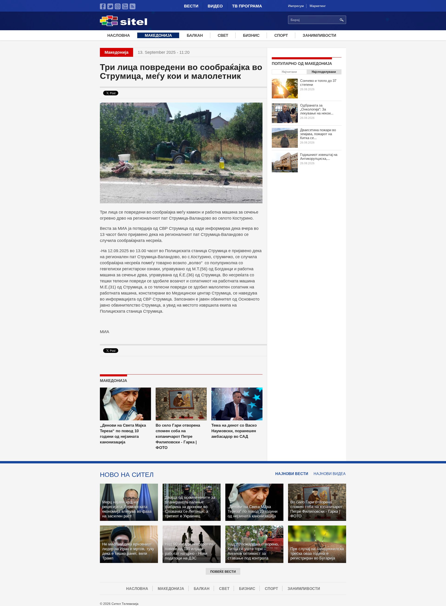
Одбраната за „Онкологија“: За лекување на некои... (316, 109)
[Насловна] (123, 25)
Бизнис (251, 35)
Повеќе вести (223, 571)
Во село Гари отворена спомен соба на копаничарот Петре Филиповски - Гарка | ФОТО (178, 436)
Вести (191, 6)
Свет (223, 35)
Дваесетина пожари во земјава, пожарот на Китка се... (318, 134)
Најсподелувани (324, 72)
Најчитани (289, 72)
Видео (215, 6)
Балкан (195, 35)
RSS (132, 6)
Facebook (103, 6)
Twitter (110, 6)
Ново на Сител (127, 474)
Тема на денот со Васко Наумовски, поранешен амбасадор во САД (234, 431)
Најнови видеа (330, 474)
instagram (118, 6)
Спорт (281, 35)
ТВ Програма (247, 6)
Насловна (118, 35)
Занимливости (319, 35)
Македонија (158, 35)
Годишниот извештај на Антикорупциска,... (318, 157)
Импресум (296, 6)
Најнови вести (291, 474)
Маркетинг (318, 6)
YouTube (125, 6)
